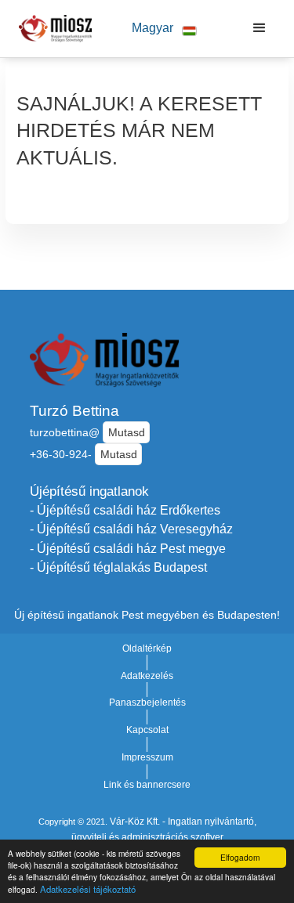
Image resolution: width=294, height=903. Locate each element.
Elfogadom (240, 857)
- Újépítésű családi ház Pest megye (128, 548)
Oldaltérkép (147, 648)
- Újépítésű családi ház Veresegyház (131, 529)
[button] (164, 28)
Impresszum (147, 757)
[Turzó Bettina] (52, 28)
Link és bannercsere (147, 784)
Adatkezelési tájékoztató (88, 889)
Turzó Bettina (74, 411)
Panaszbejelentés (147, 702)
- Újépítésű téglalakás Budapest (118, 567)
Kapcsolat (147, 729)
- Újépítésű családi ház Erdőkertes (125, 510)
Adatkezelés (147, 675)
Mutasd (126, 432)
